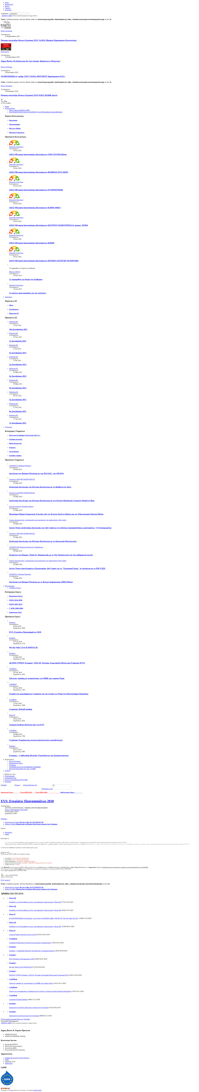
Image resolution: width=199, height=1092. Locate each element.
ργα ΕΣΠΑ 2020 (49, 792)
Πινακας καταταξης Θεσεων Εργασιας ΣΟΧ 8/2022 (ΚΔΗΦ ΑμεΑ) (29, 95)
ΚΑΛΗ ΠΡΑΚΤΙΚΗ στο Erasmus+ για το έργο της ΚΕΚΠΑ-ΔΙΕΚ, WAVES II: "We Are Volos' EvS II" (43, 918)
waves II (7, 880)
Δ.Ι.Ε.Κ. (7, 771)
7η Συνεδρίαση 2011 (17, 423)
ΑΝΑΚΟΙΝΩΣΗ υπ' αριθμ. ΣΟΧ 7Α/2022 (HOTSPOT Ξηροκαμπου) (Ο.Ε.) (33, 76)
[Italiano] (7, 1088)
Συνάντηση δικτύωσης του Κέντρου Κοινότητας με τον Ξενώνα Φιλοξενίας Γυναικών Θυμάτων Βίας (51, 501)
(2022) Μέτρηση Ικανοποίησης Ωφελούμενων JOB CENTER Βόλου (38, 154)
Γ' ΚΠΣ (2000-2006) (16, 608)
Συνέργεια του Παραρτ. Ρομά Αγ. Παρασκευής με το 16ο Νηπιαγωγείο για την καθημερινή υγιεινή (51, 555)
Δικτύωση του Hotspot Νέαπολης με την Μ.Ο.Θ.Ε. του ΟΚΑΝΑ (36, 473)
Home (7, 106)
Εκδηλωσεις (9, 4)
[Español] (4, 1088)
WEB (7, 1060)
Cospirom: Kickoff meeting (20, 709)
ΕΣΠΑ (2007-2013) (15, 604)
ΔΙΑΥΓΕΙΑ (9, 1063)
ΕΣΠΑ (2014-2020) (15, 600)
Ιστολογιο (8, 10)
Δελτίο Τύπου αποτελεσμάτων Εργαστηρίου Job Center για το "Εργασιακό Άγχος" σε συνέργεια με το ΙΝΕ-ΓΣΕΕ (57, 568)
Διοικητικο (8, 297)
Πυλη (7, 2)
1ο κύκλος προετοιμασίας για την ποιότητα (27, 293)
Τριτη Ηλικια (14, 451)
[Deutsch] (5, 1088)
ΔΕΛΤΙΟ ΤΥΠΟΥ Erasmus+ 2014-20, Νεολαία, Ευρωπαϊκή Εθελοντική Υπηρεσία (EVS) (47, 663)
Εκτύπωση (8, 832)
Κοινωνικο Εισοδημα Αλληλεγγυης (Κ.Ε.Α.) (24, 435)
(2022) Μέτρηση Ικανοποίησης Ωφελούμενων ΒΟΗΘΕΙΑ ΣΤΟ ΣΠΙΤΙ (38, 172)
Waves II (12, 914)
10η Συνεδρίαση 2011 (18, 329)
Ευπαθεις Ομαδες (15, 455)
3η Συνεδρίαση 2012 (17, 376)
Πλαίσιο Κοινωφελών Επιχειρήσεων (17, 1058)
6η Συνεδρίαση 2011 (17, 411)
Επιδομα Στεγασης (15, 439)
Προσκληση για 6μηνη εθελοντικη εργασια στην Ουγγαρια (28, 1007)
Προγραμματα (9, 586)
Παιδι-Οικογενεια (15, 443)
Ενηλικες (12, 447)
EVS (2, 880)
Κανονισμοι (13, 120)
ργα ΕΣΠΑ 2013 (28, 792)
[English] (2, 1088)
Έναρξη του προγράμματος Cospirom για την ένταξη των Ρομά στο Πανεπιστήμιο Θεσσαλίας (48, 694)
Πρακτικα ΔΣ (14, 313)
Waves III (12, 898)
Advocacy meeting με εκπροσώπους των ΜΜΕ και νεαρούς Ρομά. (37, 678)
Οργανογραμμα (14, 124)
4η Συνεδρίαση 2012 (17, 388)
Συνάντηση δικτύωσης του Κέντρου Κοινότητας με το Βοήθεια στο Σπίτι (40, 487)
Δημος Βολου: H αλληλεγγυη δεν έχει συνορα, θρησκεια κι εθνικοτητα (30, 61)
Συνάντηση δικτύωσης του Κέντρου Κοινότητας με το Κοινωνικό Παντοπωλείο (42, 541)
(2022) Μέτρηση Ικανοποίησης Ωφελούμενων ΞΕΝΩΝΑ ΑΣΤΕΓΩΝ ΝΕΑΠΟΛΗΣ (43, 261)
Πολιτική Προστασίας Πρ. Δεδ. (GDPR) (22, 769)
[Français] (9, 1088)
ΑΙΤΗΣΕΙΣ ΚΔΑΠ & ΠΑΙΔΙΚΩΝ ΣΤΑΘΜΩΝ (25, 767)
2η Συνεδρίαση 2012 (17, 364)
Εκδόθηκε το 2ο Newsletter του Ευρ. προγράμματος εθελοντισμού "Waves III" (35, 926)
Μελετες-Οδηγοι (15, 128)
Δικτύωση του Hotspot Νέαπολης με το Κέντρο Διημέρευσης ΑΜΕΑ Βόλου (41, 582)
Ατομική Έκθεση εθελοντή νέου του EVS (26, 725)
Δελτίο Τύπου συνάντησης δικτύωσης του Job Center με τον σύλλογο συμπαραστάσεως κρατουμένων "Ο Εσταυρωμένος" (60, 528)
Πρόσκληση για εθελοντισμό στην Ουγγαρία (24, 1016)
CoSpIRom (13, 939)
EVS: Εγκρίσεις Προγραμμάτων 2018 (25, 632)
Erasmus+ (8, 781)
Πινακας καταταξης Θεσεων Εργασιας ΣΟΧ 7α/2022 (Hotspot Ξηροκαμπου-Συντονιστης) (38, 40)
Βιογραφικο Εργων (16, 596)
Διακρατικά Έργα (10, 792)
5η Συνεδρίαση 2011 (17, 400)
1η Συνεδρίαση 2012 (17, 353)
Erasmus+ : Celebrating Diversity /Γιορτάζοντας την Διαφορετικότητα (39, 755)
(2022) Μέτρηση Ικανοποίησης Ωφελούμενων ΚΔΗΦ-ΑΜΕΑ (35, 208)
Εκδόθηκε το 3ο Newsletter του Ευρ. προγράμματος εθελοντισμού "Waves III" (35, 902)
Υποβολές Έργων (15, 588)
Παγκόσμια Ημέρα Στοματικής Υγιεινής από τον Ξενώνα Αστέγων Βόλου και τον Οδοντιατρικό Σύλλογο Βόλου (56, 514)
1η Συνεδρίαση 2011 (17, 341)
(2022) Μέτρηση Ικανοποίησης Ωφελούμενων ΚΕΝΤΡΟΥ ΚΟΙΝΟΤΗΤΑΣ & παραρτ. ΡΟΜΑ (48, 225)
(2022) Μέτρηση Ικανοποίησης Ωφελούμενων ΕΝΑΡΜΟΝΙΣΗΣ (36, 190)
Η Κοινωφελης (10, 108)
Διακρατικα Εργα (15, 612)
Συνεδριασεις (14, 309)
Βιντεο (7, 6)
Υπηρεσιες (8, 427)
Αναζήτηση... (5, 13)
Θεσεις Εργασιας (14, 761)
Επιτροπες (12, 765)
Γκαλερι (7, 8)
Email (7, 834)
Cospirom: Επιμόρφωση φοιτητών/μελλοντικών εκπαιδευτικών (36, 740)
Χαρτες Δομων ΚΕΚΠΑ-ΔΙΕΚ (19, 110)
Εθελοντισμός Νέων (72, 792)
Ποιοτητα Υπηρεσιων (16, 132)
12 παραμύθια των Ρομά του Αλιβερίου (25, 279)
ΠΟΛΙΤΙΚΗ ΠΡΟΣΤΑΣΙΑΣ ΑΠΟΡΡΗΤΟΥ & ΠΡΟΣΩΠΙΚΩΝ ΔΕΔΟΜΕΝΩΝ (35, 112)
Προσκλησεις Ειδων (16, 763)
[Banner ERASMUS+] (15, 1019)
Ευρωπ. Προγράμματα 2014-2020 (16, 780)
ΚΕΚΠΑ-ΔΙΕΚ (38, 1090)
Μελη (11, 305)
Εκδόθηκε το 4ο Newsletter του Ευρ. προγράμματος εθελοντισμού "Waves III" (35, 910)
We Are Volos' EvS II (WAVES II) (23, 647)
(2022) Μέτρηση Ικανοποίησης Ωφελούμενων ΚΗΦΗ (31, 243)
